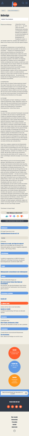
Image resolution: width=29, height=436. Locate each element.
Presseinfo (14, 422)
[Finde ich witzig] (18, 216)
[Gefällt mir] (6, 216)
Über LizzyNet (14, 417)
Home (3, 10)
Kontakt (14, 424)
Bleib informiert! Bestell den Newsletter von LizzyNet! (12, 393)
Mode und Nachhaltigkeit (13, 10)
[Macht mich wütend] (21, 216)
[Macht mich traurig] (14, 216)
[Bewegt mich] (10, 216)
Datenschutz (14, 420)
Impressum (14, 427)
